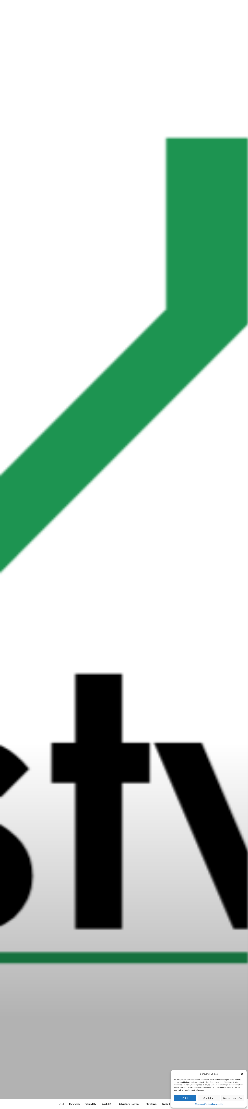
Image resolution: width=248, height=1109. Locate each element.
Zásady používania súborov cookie (209, 1104)
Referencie (74, 1104)
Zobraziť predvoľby (232, 1098)
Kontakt (166, 1104)
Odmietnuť (208, 1098)
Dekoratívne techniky (129, 1104)
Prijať (185, 1098)
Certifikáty (151, 1104)
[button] (242, 1073)
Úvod (61, 1104)
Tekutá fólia (90, 1104)
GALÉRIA (106, 1104)
